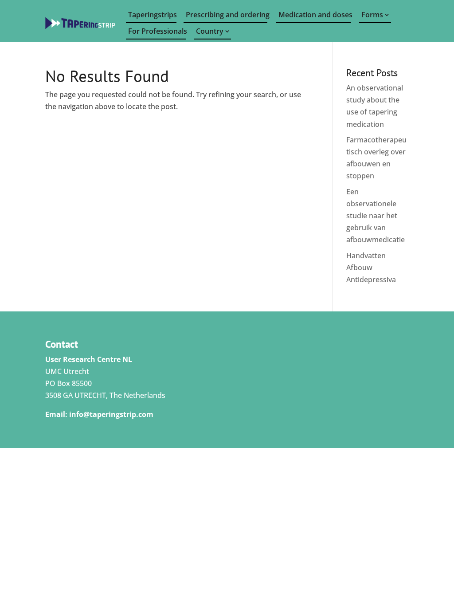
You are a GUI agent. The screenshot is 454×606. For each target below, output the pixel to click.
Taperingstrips (152, 15)
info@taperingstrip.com (111, 414)
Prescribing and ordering (226, 15)
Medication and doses (314, 15)
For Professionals (157, 31)
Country (209, 31)
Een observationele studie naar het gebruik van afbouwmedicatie (375, 216)
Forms (372, 15)
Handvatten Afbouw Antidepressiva (371, 267)
